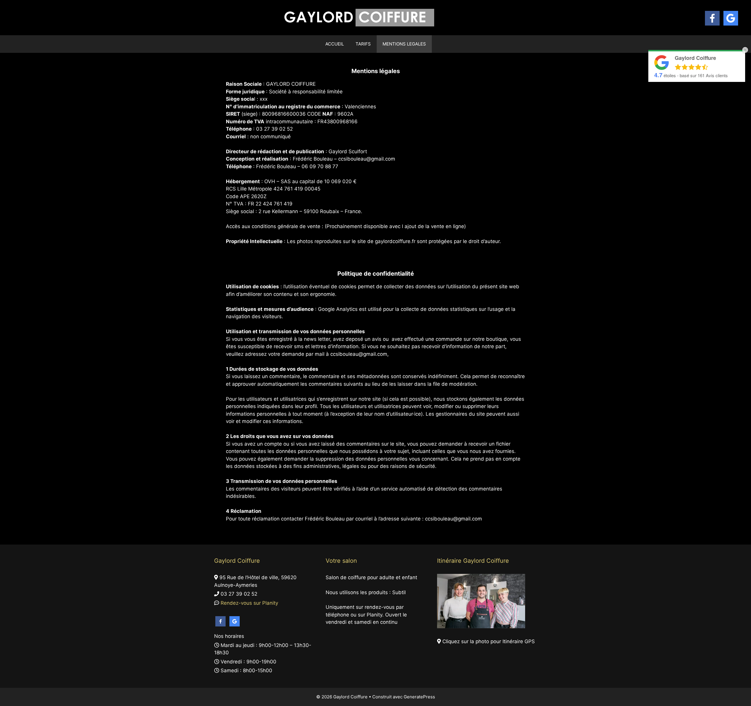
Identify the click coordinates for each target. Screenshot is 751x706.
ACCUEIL (334, 44)
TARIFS (363, 44)
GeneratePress (419, 697)
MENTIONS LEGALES (404, 44)
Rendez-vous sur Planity (248, 603)
